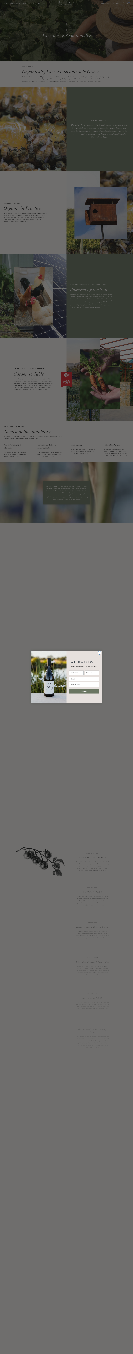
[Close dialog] (99, 652)
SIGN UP (84, 691)
